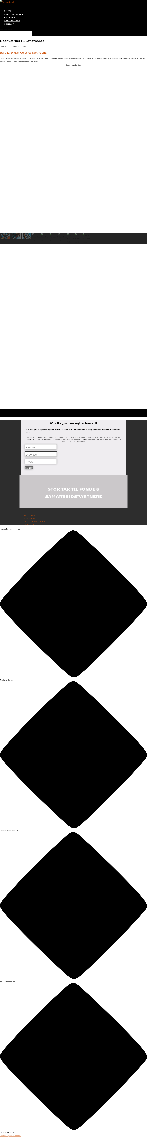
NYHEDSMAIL (30, 514)
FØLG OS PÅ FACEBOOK (35, 520)
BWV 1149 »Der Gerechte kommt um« (23, 51)
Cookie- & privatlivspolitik (10, 1135)
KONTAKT (9, 23)
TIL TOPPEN (29, 523)
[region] (73, 74)
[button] (73, 76)
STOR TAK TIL (30, 517)
